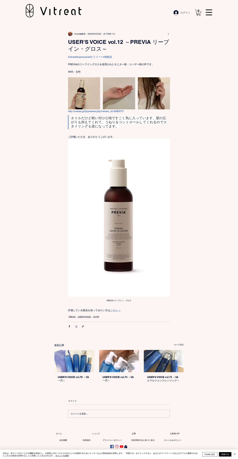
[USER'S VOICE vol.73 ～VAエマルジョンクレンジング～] (164, 361)
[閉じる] (234, 454)
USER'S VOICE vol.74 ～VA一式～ (118, 379)
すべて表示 (179, 345)
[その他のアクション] (168, 33)
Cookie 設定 (210, 454)
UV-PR (96, 317)
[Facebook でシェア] (69, 326)
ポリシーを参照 (62, 455)
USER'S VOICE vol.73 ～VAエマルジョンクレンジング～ (163, 379)
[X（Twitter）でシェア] (76, 326)
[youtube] (121, 446)
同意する (225, 454)
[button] (198, 13)
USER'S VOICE (84, 317)
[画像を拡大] (84, 93)
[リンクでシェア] (83, 326)
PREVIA (72, 317)
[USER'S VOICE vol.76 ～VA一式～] (74, 361)
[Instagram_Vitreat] (116, 446)
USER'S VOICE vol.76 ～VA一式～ (73, 379)
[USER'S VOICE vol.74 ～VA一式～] (119, 361)
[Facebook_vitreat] (112, 446)
